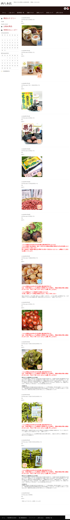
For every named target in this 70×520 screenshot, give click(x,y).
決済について (49, 12)
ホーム (4, 12)
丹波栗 (29, 258)
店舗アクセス (30, 12)
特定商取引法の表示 (12, 517)
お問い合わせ (59, 12)
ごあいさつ (11, 12)
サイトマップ (32, 517)
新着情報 (30, 494)
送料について (40, 12)
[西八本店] (6, 3)
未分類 (29, 183)
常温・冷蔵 (30, 85)
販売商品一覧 (20, 12)
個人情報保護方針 (23, 517)
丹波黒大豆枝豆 (31, 343)
